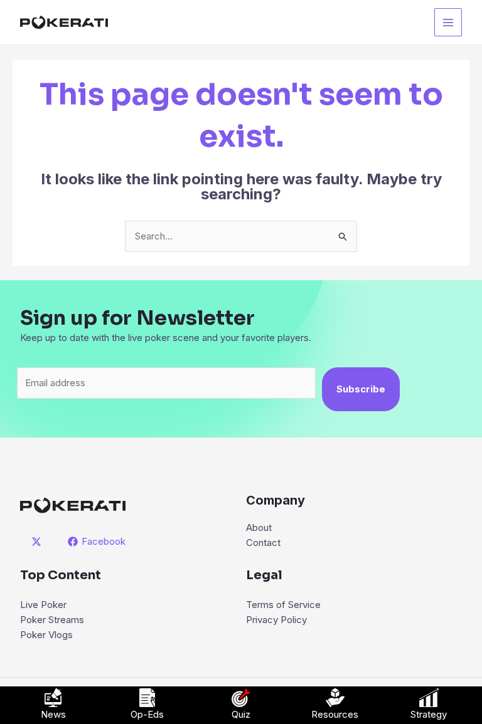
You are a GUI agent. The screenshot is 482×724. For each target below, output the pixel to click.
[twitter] (38, 542)
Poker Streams (52, 620)
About (259, 527)
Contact (263, 542)
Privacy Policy (276, 620)
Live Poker (43, 605)
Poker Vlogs (46, 635)
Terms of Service (283, 605)
